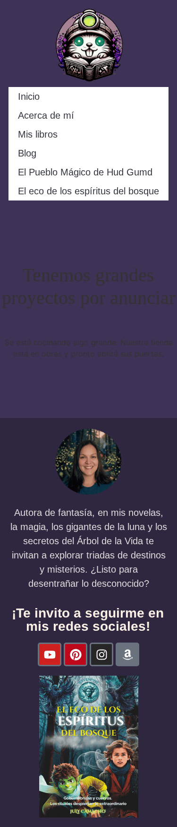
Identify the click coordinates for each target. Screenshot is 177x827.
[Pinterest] (75, 654)
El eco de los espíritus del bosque (88, 191)
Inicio (29, 96)
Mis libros (38, 134)
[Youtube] (49, 654)
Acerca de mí (46, 115)
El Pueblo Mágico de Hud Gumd (85, 172)
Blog (27, 153)
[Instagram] (101, 654)
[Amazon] (127, 654)
